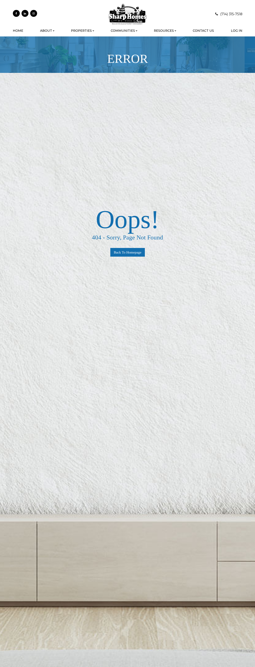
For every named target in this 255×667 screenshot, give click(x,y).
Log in (236, 31)
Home (18, 31)
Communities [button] (123, 31)
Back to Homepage (127, 252)
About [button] (46, 31)
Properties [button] (81, 31)
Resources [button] (164, 31)
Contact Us (203, 31)
